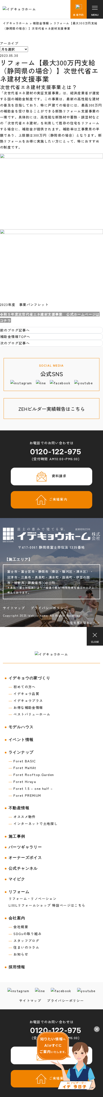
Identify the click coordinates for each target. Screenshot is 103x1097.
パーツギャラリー (25, 847)
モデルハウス (21, 727)
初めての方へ (22, 686)
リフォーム (19, 892)
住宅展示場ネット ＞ (85, 623)
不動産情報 (19, 808)
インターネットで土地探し (33, 823)
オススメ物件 (22, 816)
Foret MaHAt (22, 767)
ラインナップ (21, 752)
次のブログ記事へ (15, 343)
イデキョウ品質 (24, 693)
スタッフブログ (24, 940)
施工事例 (17, 836)
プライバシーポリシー (49, 607)
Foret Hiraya (22, 781)
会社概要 (18, 926)
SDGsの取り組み (25, 933)
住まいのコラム (24, 947)
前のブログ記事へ (15, 330)
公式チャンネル (23, 868)
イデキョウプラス (26, 700)
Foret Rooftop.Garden (31, 774)
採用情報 (17, 967)
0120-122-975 (55, 451)
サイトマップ (14, 607)
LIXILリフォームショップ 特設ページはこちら (47, 905)
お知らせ (18, 954)
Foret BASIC (22, 761)
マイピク (17, 879)
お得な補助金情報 (26, 707)
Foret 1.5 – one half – (31, 788)
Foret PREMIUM (25, 795)
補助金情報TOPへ (15, 336)
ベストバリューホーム (29, 714)
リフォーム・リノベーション (33, 898)
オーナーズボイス (25, 858)
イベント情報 (21, 740)
